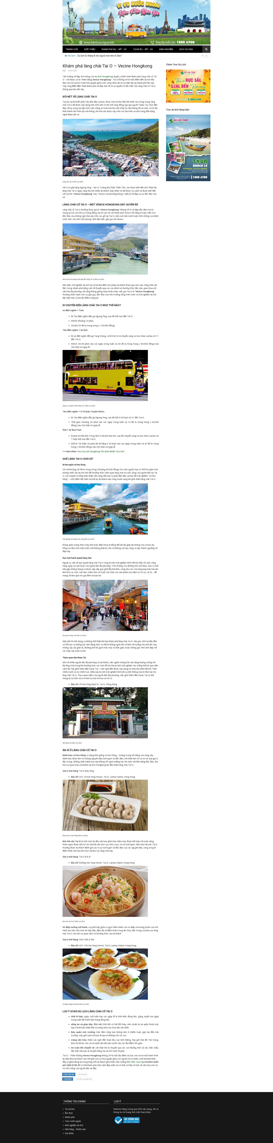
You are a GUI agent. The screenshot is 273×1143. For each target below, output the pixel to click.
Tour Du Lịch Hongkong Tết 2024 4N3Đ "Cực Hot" (101, 451)
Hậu (64, 70)
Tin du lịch (82, 1074)
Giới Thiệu (89, 49)
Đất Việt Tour (134, 1061)
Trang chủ (72, 49)
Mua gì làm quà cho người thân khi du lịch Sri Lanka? (103, 55)
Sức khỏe (69, 1133)
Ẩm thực (69, 1112)
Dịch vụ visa (186, 49)
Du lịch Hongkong (84, 1079)
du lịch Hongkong (104, 76)
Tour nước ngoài (73, 1121)
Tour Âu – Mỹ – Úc (143, 49)
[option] (142, 55)
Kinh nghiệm (166, 49)
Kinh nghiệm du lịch (74, 1125)
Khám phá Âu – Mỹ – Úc (114, 49)
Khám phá (70, 1117)
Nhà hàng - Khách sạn (75, 1129)
